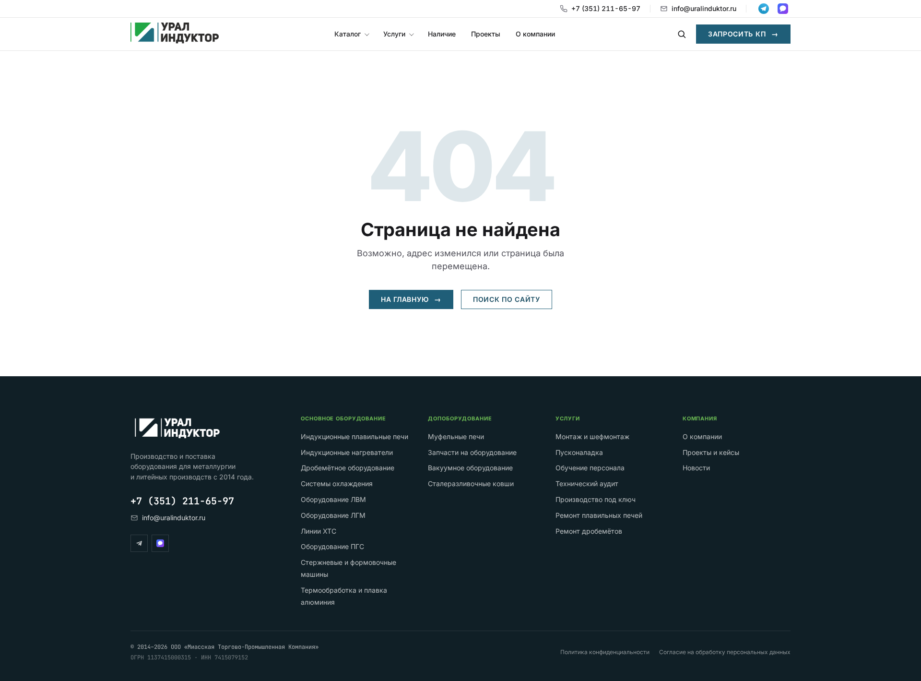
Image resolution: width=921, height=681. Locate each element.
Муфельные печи (456, 436)
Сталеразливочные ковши (471, 483)
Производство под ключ (595, 499)
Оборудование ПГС (332, 546)
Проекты (485, 34)
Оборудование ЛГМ (333, 515)
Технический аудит (586, 483)
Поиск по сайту (506, 299)
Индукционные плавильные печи (354, 436)
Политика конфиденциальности (604, 652)
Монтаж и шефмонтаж (592, 436)
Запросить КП (743, 34)
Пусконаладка (579, 452)
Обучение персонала (590, 468)
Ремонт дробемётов (588, 531)
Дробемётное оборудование (347, 468)
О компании (535, 34)
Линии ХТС (318, 531)
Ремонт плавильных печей (598, 515)
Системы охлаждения (337, 483)
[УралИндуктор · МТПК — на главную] (174, 34)
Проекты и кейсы (711, 452)
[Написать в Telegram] (763, 8)
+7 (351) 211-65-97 (605, 8)
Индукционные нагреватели (347, 452)
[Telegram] (139, 543)
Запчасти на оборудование (472, 452)
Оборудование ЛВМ (333, 499)
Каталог (347, 34)
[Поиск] (681, 34)
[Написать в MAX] (783, 8)
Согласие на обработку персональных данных (725, 652)
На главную (411, 299)
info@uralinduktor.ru (704, 8)
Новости (696, 468)
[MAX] (160, 543)
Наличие (442, 34)
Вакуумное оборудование (470, 468)
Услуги (394, 34)
